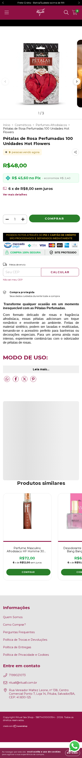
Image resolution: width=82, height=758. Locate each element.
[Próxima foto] (76, 81)
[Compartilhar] (75, 152)
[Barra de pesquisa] (66, 12)
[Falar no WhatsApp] (74, 746)
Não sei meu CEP (13, 279)
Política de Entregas (17, 647)
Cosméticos (23, 125)
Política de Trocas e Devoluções (25, 639)
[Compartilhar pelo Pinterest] (33, 380)
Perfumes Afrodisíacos (51, 125)
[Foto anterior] (5, 81)
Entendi (72, 753)
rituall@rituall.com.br (23, 682)
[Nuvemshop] (15, 726)
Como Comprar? (14, 624)
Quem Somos (12, 617)
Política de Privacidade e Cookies (26, 655)
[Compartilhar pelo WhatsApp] (7, 379)
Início (6, 125)
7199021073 (17, 675)
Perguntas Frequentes (19, 632)
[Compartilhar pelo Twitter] (24, 380)
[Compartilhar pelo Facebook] (16, 380)
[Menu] (6, 12)
